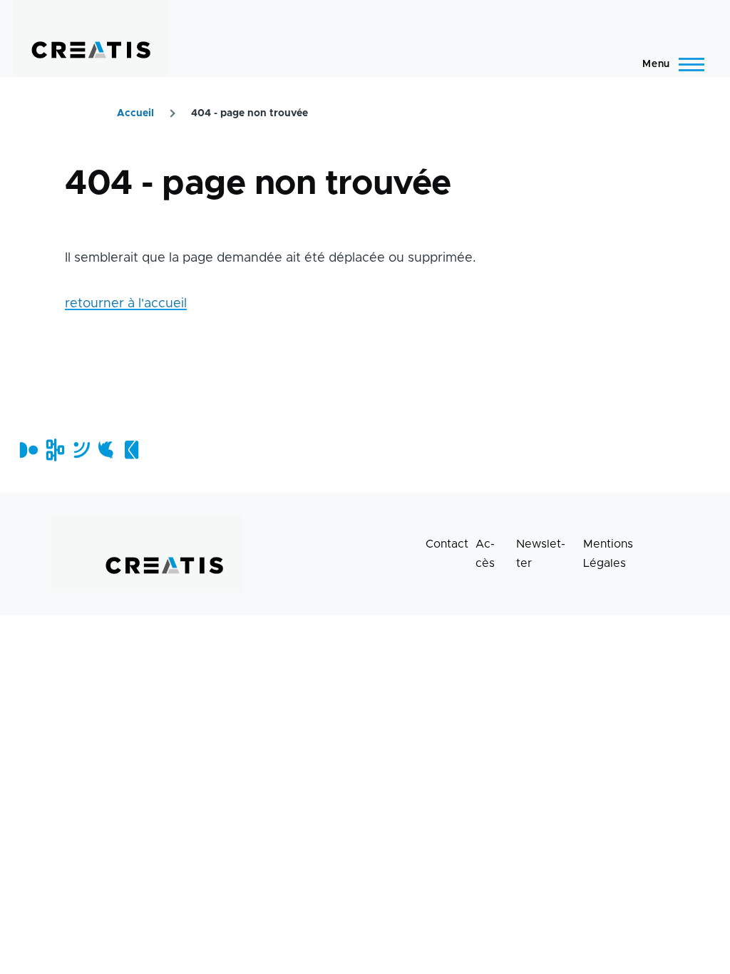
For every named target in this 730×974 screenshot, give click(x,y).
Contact (447, 544)
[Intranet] (54, 450)
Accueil (135, 113)
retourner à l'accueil (126, 303)
